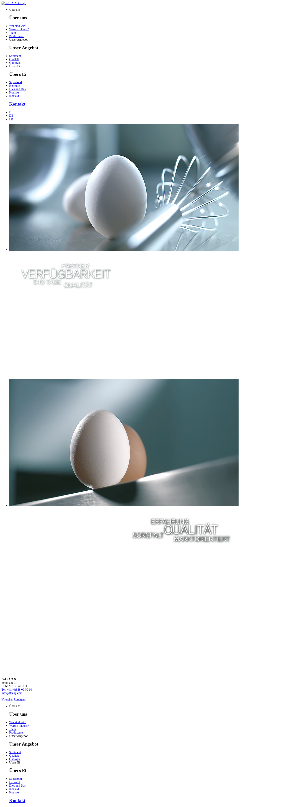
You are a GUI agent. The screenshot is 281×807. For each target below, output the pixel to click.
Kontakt (14, 92)
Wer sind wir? (17, 25)
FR (11, 119)
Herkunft (14, 85)
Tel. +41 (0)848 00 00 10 (17, 689)
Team (12, 32)
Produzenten (16, 36)
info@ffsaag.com (12, 693)
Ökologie (14, 62)
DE (11, 115)
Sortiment (15, 55)
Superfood (15, 82)
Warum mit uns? (19, 29)
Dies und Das (17, 89)
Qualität (14, 59)
